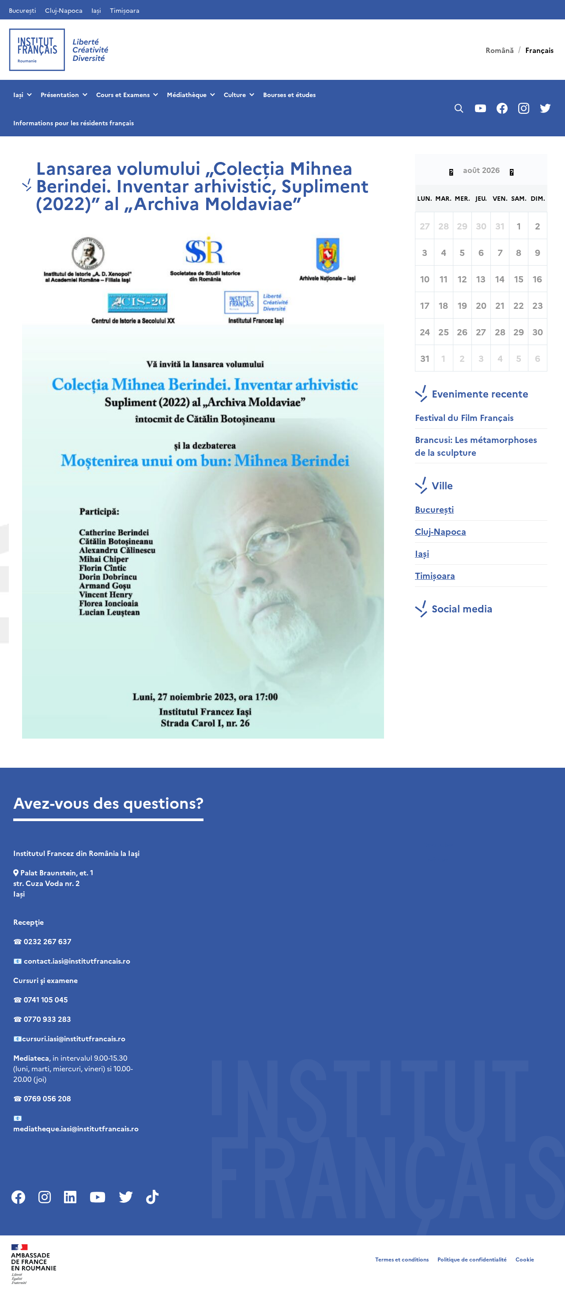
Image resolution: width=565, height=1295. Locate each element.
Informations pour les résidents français (73, 122)
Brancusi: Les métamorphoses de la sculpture (476, 445)
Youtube (438, 844)
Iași (96, 10)
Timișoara (124, 10)
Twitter (436, 859)
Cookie (525, 1259)
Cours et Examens (123, 94)
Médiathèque (187, 94)
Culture (235, 94)
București (22, 10)
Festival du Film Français (464, 417)
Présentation (60, 94)
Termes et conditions (402, 1259)
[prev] (451, 169)
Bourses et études (289, 94)
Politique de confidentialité (472, 1259)
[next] (511, 169)
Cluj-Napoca (64, 10)
